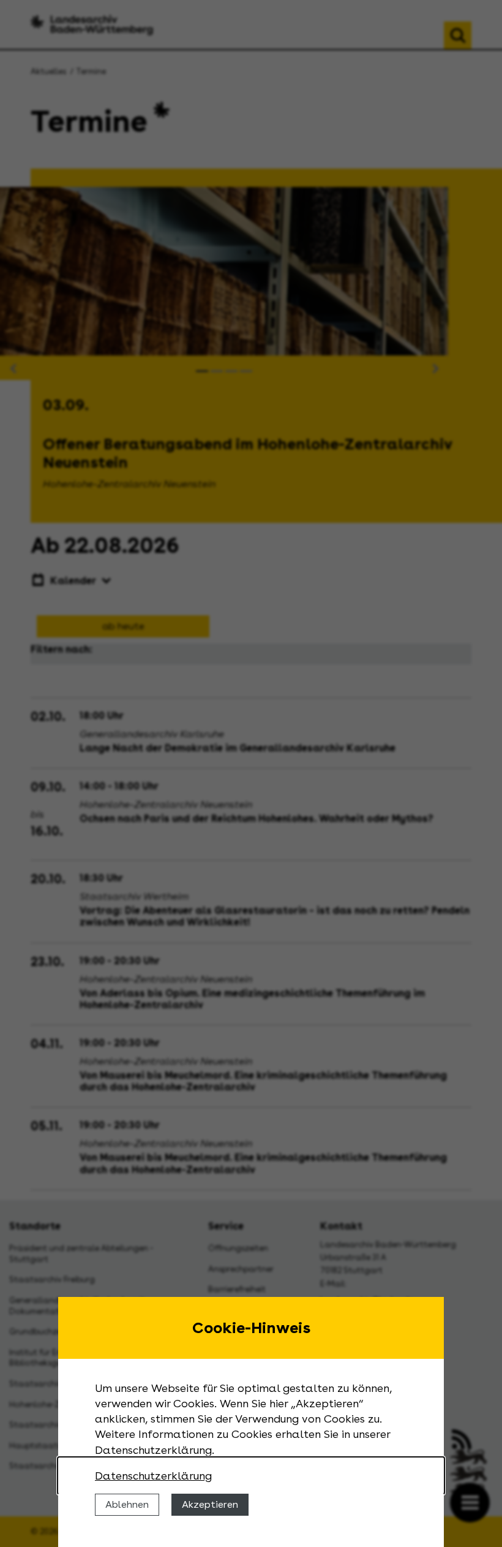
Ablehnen (127, 1504)
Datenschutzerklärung (153, 1475)
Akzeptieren (210, 1504)
